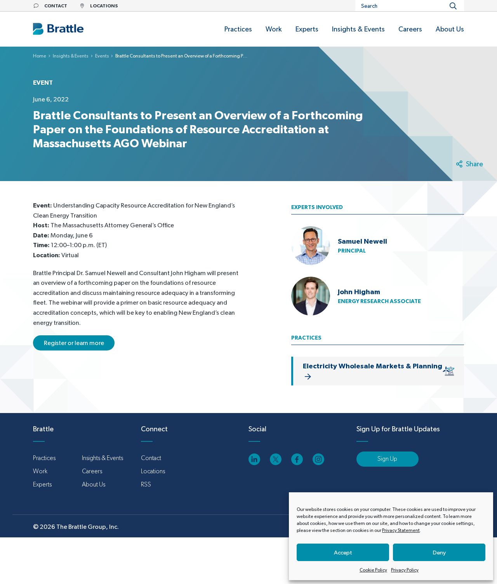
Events (102, 56)
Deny (439, 552)
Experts (42, 484)
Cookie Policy (373, 570)
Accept (343, 552)
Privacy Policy (405, 570)
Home (39, 56)
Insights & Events (71, 56)
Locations (153, 471)
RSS (146, 484)
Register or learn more (74, 343)
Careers (92, 471)
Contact (151, 458)
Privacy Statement (401, 530)
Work (40, 471)
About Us (93, 484)
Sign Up (387, 458)
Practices (44, 458)
